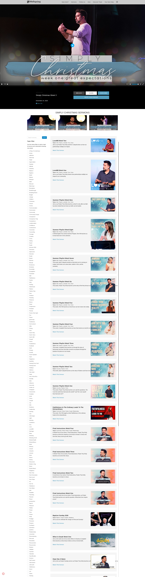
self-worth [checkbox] (31, 564)
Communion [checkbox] (32, 210)
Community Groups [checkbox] (34, 214)
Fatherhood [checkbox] (32, 286)
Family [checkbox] (31, 280)
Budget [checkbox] (31, 194)
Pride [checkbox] (30, 516)
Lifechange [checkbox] (32, 416)
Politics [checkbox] (31, 507)
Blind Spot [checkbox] (31, 186)
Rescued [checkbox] (31, 538)
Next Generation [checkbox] (33, 475)
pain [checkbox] (30, 490)
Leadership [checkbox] (32, 409)
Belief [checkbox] (30, 175)
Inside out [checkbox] (31, 387)
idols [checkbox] (30, 380)
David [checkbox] (30, 243)
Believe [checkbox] (31, 177)
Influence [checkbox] (31, 383)
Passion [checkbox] (31, 497)
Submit (44, 137)
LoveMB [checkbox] (31, 429)
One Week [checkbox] (32, 488)
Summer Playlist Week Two (62, 366)
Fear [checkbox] (30, 293)
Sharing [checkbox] (31, 575)
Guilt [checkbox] (30, 356)
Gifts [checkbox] (30, 326)
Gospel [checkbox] (31, 339)
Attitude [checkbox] (31, 166)
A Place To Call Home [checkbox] (34, 151)
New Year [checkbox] (31, 472)
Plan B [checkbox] (31, 503)
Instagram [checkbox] (31, 389)
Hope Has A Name (59, 559)
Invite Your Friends (91, 97)
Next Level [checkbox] (32, 477)
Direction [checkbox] (31, 254)
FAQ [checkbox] (30, 282)
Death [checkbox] (30, 245)
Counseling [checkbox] (32, 232)
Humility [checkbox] (31, 378)
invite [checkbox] (30, 396)
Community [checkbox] (32, 212)
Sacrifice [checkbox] (31, 551)
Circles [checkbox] (31, 205)
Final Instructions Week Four (63, 428)
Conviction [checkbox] (32, 229)
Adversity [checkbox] (31, 157)
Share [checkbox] (30, 573)
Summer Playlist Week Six (62, 281)
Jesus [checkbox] (30, 398)
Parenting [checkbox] (31, 494)
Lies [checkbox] (30, 413)
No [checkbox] (30, 481)
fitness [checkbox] (31, 302)
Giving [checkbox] (30, 328)
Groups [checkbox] (31, 350)
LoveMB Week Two (59, 141)
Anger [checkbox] (30, 159)
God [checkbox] (30, 330)
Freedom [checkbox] (31, 308)
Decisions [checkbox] (31, 249)
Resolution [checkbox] (32, 540)
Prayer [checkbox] (31, 514)
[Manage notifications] (3, 573)
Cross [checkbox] (30, 238)
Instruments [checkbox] (32, 391)
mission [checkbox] (31, 453)
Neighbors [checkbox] (31, 470)
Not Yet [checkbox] (31, 483)
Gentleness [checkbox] (32, 321)
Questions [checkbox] (31, 527)
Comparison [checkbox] (32, 216)
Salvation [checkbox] (31, 553)
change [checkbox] (31, 197)
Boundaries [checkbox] (32, 188)
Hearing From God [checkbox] (34, 363)
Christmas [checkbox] (31, 201)
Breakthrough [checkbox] (32, 190)
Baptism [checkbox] (31, 173)
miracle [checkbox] (31, 448)
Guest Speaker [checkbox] (33, 354)
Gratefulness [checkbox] (32, 343)
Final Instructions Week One (63, 493)
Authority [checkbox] (31, 168)
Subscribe (103, 93)
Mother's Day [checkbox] (32, 464)
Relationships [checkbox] (32, 532)
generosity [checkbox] (31, 319)
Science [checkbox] (31, 558)
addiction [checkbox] (31, 155)
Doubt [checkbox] (30, 256)
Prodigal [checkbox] (31, 518)
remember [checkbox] (31, 534)
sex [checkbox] (30, 571)
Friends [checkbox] (31, 310)
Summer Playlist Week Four (63, 324)
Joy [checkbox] (30, 402)
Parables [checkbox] (31, 492)
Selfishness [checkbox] (32, 567)
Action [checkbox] (30, 153)
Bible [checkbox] (30, 181)
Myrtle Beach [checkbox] (32, 468)
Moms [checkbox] (30, 457)
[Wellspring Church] (33, 2)
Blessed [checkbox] (31, 183)
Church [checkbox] (31, 203)
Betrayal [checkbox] (31, 179)
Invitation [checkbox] (31, 394)
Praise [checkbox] (30, 510)
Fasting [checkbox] (31, 284)
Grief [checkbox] (30, 348)
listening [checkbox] (31, 420)
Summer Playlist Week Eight (63, 230)
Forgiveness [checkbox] (32, 306)
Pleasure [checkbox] (31, 505)
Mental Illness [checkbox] (32, 442)
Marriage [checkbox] (31, 431)
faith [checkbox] (30, 275)
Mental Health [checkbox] (32, 440)
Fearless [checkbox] (31, 295)
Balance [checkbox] (31, 170)
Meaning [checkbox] (31, 435)
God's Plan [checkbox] (32, 332)
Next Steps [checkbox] (32, 479)
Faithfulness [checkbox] (32, 278)
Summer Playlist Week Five (62, 303)
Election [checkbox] (31, 260)
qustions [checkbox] (31, 529)
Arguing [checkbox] (31, 164)
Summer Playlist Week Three (63, 343)
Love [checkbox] (30, 426)
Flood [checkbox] (30, 304)
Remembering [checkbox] (32, 536)
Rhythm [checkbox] (31, 547)
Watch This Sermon (58, 150)
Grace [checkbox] (30, 341)
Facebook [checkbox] (31, 273)
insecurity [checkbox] (31, 385)
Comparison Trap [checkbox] (33, 219)
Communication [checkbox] (33, 208)
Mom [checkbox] (30, 455)
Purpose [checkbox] (31, 523)
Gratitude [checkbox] (31, 345)
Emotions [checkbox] (31, 267)
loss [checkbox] (30, 424)
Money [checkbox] (31, 459)
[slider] (66, 84)
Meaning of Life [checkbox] (33, 437)
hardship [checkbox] (31, 361)
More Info (39, 103)
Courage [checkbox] (31, 234)
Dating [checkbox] (30, 240)
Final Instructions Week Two (63, 473)
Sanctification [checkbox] (32, 556)
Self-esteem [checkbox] (32, 562)
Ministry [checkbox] (31, 446)
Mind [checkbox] (30, 444)
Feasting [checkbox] (31, 297)
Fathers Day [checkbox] (32, 291)
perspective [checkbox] (32, 501)
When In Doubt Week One (62, 537)
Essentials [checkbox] (31, 269)
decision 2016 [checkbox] (32, 247)
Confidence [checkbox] (32, 225)
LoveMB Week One (59, 170)
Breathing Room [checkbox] (33, 192)
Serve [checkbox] (30, 569)
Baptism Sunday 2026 (60, 515)
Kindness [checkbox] (31, 407)
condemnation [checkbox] (32, 223)
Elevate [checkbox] (31, 262)
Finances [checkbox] (31, 300)
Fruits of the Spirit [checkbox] (33, 313)
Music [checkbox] (30, 466)
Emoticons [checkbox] (32, 264)
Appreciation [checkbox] (32, 162)
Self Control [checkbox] (32, 560)
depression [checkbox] (32, 251)
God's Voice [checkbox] (32, 335)
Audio (80, 93)
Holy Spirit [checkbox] (31, 372)
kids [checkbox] (30, 405)
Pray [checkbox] (30, 512)
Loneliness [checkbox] (32, 422)
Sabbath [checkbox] (31, 549)
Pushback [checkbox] (31, 525)
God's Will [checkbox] (31, 337)
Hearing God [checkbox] (32, 365)
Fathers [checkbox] (31, 289)
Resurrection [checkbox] (32, 545)
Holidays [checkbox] (31, 367)
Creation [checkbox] (31, 236)
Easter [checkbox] (31, 258)
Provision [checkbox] (31, 521)
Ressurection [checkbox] (32, 542)
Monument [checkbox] (32, 461)
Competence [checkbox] (32, 221)
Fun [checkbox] (30, 315)
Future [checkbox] (30, 317)
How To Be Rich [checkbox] (33, 376)
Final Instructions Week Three (63, 452)
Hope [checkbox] (30, 374)
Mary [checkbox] (30, 433)
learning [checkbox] (31, 411)
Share (91, 93)
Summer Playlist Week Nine (63, 200)
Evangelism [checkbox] (32, 271)
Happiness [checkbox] (32, 359)
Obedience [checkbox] (32, 486)
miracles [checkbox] (31, 451)
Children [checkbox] (31, 199)
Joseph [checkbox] (31, 400)
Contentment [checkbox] (32, 227)
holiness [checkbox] (31, 370)
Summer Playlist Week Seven (63, 258)
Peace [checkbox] (30, 499)
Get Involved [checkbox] (32, 324)
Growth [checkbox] (31, 352)
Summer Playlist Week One (62, 386)
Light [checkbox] (30, 418)
